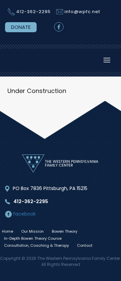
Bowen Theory (64, 231)
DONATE (21, 27)
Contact (84, 245)
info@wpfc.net (82, 11)
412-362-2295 (33, 11)
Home (7, 231)
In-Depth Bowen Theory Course (33, 238)
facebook (24, 213)
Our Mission (32, 231)
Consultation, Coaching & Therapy (36, 245)
